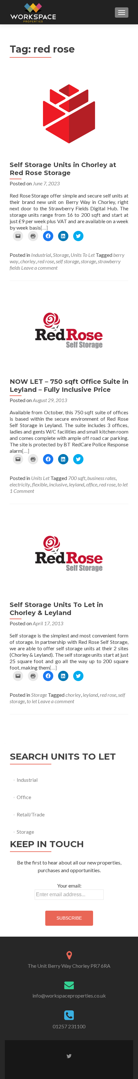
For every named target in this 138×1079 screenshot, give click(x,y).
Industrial (41, 255)
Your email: (69, 885)
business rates (101, 478)
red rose (46, 261)
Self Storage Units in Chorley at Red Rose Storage (63, 169)
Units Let (40, 478)
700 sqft (76, 478)
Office (24, 797)
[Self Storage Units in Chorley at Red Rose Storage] (69, 113)
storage (88, 261)
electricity (20, 484)
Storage (61, 255)
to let (122, 484)
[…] (44, 227)
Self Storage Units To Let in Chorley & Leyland (56, 609)
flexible (39, 484)
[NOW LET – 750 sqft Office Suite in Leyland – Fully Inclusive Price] (69, 330)
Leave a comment (39, 268)
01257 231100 (69, 1026)
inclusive (58, 484)
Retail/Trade (31, 814)
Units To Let (83, 255)
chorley (28, 261)
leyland (76, 484)
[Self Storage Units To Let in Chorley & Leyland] (69, 553)
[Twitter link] (69, 1055)
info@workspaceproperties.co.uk (69, 995)
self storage (67, 261)
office (91, 484)
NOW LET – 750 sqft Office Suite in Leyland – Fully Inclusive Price (69, 385)
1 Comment (22, 491)
